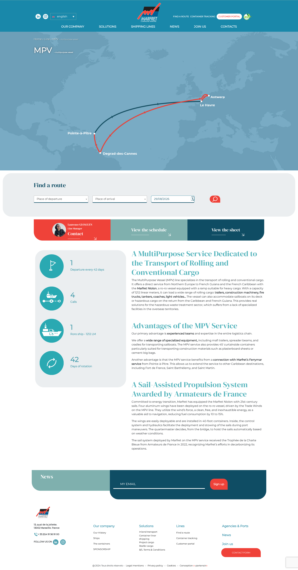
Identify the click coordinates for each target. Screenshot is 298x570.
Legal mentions (135, 565)
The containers (101, 543)
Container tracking (202, 16)
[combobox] (61, 199)
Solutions (107, 26)
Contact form (241, 552)
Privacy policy (155, 565)
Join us (200, 26)
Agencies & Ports (235, 526)
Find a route (181, 16)
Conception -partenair (193, 565)
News (174, 26)
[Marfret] (149, 12)
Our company (72, 26)
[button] (63, 16)
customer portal (229, 16)
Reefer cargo (146, 545)
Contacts (229, 26)
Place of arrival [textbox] (105, 199)
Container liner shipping (147, 537)
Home (38, 39)
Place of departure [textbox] (49, 199)
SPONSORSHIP (101, 549)
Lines (180, 526)
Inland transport (148, 531)
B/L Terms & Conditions (152, 549)
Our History (99, 532)
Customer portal (185, 543)
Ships (96, 538)
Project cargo (146, 542)
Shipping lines (143, 26)
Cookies (171, 565)
